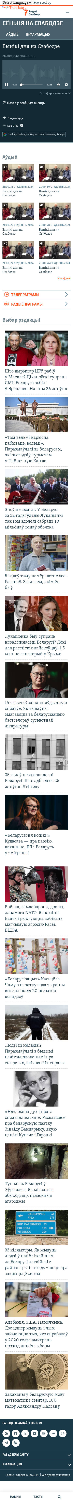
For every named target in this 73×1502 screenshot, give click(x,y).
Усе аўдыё (64, 278)
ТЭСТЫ (38, 1497)
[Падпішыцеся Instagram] (63, 1433)
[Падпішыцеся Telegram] (6, 1443)
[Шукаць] (59, 1497)
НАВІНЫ (15, 1497)
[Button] (13, 119)
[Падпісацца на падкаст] (44, 1433)
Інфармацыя (38, 35)
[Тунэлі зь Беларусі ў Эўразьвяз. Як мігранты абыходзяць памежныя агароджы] (36, 1161)
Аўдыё (12, 35)
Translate (16, 8)
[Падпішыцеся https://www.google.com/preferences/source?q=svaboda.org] (6, 1433)
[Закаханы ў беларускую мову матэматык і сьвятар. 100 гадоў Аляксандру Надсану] (36, 1372)
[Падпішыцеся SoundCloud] (53, 1433)
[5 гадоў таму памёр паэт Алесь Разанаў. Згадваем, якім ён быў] (36, 553)
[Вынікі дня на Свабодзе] (18, 173)
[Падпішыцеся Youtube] (34, 1433)
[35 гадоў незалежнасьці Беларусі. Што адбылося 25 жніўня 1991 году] (36, 752)
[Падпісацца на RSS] (15, 1443)
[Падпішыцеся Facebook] (15, 1433)
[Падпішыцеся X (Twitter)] (25, 1433)
